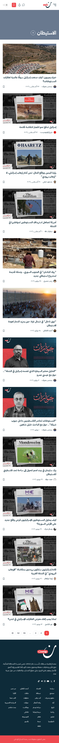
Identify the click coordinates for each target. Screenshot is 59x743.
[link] (33, 32)
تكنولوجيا (51, 721)
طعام (39, 717)
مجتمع (52, 693)
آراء (53, 702)
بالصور (27, 721)
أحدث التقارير (24, 688)
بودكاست (26, 707)
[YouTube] (48, 681)
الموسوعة (25, 717)
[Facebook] (54, 681)
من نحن (13, 688)
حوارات (26, 702)
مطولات (26, 698)
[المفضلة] (13, 5)
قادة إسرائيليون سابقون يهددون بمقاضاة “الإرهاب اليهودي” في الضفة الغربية (32, 571)
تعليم (52, 717)
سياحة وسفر (37, 707)
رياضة (52, 712)
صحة (39, 721)
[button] (54, 5)
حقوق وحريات (49, 698)
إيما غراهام (48, 579)
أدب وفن (38, 698)
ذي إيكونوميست (46, 132)
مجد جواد (48, 479)
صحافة (38, 693)
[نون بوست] (47, 5)
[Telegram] (42, 681)
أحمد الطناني (47, 331)
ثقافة (39, 726)
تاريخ (52, 707)
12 (18, 633)
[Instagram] (45, 681)
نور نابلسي (48, 624)
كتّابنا (14, 693)
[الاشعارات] (19, 5)
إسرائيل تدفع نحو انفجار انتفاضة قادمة (37, 127)
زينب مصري (47, 281)
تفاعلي (26, 712)
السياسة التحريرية (10, 702)
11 (24, 633)
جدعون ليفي (47, 182)
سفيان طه (48, 231)
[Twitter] (51, 681)
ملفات (27, 693)
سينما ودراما (37, 712)
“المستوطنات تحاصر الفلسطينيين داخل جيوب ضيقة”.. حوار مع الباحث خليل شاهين (33, 422)
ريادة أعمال (37, 702)
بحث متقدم (12, 707)
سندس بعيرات (47, 86)
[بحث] (23, 5)
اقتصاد (38, 688)
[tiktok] (39, 681)
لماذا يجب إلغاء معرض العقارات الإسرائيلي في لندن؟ (32, 619)
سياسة (52, 688)
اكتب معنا (13, 698)
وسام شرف (48, 529)
